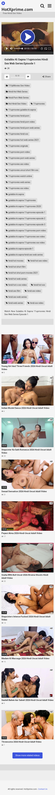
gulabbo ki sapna (16, 194)
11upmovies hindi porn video (21, 122)
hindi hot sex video (38, 261)
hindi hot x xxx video (17, 285)
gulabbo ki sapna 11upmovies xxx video (26, 242)
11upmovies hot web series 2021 (23, 140)
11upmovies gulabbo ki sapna (22, 110)
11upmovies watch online (20, 176)
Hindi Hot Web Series (18, 91)
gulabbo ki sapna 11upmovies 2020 (24, 206)
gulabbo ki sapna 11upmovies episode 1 (26, 212)
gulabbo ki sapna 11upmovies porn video (27, 230)
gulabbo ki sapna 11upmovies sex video (26, 236)
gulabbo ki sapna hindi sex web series (25, 255)
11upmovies (39, 104)
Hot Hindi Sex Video (17, 104)
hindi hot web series (17, 279)
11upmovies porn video (19, 152)
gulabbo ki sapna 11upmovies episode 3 (26, 224)
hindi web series (15, 303)
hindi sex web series (17, 297)
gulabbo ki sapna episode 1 (20, 248)
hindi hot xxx (39, 285)
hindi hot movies (15, 261)
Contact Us (42, 789)
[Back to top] (50, 789)
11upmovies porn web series (21, 158)
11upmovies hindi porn (18, 116)
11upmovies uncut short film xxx (23, 170)
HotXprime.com (17, 9)
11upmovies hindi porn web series (24, 128)
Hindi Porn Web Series (18, 97)
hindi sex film (14, 291)
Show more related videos (27, 755)
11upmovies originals (18, 146)
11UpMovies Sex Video (19, 85)
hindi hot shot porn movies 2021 (23, 273)
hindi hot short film (17, 267)
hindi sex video (34, 291)
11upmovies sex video (18, 164)
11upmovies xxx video (18, 188)
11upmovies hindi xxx (18, 134)
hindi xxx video (36, 303)
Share (48, 76)
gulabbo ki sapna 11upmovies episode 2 (26, 218)
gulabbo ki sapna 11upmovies (22, 200)
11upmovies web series (19, 182)
